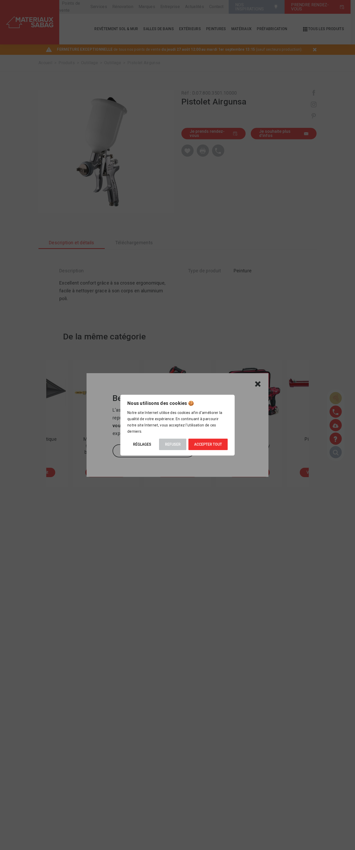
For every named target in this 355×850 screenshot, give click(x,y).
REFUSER (173, 444)
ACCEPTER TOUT (208, 444)
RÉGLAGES (142, 444)
